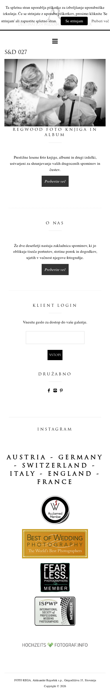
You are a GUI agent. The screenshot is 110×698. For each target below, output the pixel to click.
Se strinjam (74, 20)
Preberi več (100, 20)
